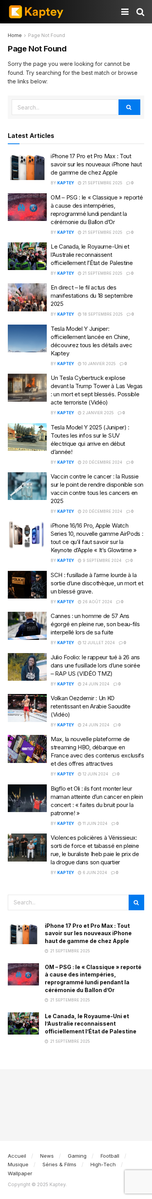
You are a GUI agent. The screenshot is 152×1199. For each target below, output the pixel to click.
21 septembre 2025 (101, 182)
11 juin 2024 (94, 823)
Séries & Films (59, 1164)
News (47, 1156)
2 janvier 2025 (97, 412)
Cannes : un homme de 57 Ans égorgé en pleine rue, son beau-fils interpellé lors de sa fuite (95, 624)
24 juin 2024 (95, 684)
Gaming (77, 1156)
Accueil (17, 1156)
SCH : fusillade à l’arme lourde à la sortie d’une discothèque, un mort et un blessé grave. (97, 583)
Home (15, 35)
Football (110, 1156)
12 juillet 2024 (98, 642)
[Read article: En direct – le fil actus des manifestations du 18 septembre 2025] (27, 297)
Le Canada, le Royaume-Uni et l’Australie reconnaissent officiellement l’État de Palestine (92, 255)
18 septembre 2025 (102, 314)
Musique (18, 1164)
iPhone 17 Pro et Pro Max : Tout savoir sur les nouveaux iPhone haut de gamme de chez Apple (96, 164)
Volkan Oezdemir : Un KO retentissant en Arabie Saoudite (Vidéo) (91, 706)
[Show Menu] (125, 11)
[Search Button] (140, 11)
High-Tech (103, 1164)
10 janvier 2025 (98, 363)
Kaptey (65, 182)
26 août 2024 (96, 601)
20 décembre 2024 (101, 462)
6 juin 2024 (94, 872)
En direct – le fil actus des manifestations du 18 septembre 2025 (92, 295)
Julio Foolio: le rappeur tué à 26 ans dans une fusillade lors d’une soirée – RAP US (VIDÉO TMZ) (95, 665)
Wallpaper (20, 1173)
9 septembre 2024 (101, 560)
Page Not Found (46, 35)
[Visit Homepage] (36, 11)
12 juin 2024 (94, 774)
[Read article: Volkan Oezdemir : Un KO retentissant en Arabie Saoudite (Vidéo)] (27, 708)
